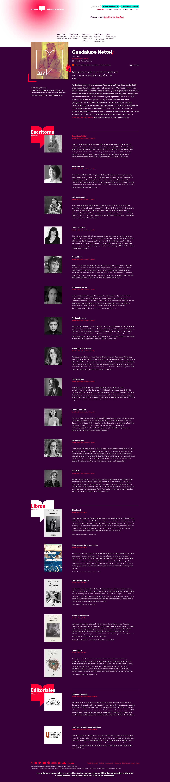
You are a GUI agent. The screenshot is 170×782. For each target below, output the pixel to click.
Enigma (64, 766)
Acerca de (109, 9)
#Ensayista (52, 90)
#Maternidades (61, 93)
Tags (131, 9)
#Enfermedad (44, 90)
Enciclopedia (75, 36)
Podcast (101, 763)
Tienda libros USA (109, 6)
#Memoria (34, 95)
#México (40, 95)
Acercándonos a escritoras (80, 58)
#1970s (33, 88)
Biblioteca (87, 37)
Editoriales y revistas (99, 37)
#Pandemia (43, 88)
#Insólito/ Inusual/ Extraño (47, 93)
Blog (111, 36)
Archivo (137, 9)
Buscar (94, 6)
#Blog (38, 88)
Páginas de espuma (92, 571)
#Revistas (59, 95)
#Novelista (52, 95)
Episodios (63, 37)
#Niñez (46, 95)
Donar (99, 9)
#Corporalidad (35, 90)
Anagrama (90, 534)
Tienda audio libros (129, 6)
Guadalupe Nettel (76, 534)
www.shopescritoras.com (83, 117)
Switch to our (107, 17)
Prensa (125, 9)
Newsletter (117, 9)
